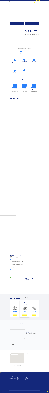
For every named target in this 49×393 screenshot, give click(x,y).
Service (18, 378)
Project (18, 379)
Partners (26, 377)
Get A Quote (38, 0)
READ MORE (13, 344)
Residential (24, 51)
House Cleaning (15, 72)
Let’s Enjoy (33, 89)
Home (17, 376)
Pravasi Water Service (29, 332)
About (17, 377)
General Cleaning (34, 61)
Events (13, 342)
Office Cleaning (24, 61)
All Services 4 (26, 378)
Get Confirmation (24, 89)
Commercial (27, 51)
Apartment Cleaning (15, 62)
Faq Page (26, 379)
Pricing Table (26, 376)
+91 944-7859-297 (37, 2)
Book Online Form (15, 89)
